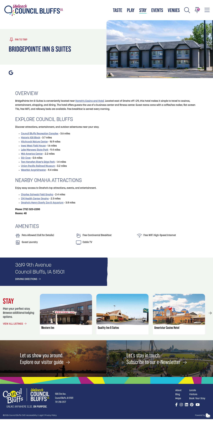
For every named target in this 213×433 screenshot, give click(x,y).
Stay (142, 10)
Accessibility (31, 415)
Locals (192, 390)
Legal (41, 415)
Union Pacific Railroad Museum (38, 166)
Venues (174, 10)
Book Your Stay (197, 398)
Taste (117, 10)
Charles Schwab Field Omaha (37, 195)
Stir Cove (26, 158)
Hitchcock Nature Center (34, 142)
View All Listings (13, 324)
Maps (178, 398)
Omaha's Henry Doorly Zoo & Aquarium (42, 203)
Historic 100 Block (30, 138)
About (178, 390)
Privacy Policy (51, 415)
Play (130, 10)
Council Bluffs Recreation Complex (39, 134)
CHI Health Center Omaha (35, 199)
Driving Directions (26, 279)
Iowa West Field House (33, 146)
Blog (177, 394)
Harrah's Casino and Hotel (89, 101)
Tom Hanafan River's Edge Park (38, 162)
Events (157, 10)
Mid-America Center (32, 154)
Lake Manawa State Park (34, 150)
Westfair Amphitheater (33, 170)
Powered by (200, 415)
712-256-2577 (60, 401)
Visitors (193, 394)
